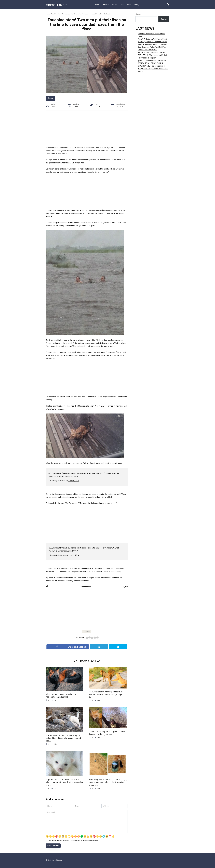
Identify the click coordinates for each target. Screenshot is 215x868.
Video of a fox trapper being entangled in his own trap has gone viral (107, 732)
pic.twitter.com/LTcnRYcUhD (67, 476)
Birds (129, 5)
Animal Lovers (56, 5)
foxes (50, 98)
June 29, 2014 (73, 481)
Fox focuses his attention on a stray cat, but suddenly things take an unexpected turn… (63, 738)
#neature (52, 476)
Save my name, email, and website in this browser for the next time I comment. (73, 840)
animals (87, 632)
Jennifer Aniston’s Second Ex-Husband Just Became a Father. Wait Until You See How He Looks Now (153, 47)
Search (138, 14)
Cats (122, 5)
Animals (106, 5)
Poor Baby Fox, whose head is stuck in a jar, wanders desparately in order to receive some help (108, 782)
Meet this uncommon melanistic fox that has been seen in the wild (63, 695)
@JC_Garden (53, 473)
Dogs (114, 5)
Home (97, 5)
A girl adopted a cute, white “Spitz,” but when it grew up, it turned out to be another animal (64, 782)
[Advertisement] (87, 129)
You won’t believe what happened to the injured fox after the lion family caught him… (106, 694)
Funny (136, 5)
